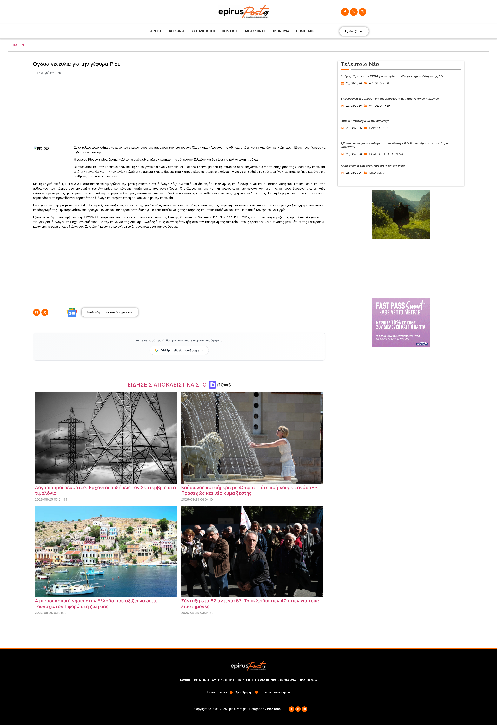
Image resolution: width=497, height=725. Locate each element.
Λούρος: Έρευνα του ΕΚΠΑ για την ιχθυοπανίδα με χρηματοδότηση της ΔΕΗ (392, 76)
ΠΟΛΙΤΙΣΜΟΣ (305, 31)
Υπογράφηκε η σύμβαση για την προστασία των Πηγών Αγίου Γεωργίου (390, 98)
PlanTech (274, 709)
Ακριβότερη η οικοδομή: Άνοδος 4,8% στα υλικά (373, 165)
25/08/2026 (354, 83)
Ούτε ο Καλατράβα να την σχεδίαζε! (365, 121)
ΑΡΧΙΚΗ (156, 31)
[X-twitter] (354, 12)
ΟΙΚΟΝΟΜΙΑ (280, 31)
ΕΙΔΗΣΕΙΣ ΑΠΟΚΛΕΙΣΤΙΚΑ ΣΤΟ (168, 384)
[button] (36, 312)
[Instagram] (362, 12)
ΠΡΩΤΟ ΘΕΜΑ (393, 154)
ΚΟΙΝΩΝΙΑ (177, 31)
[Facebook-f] (345, 12)
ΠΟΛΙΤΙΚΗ (229, 31)
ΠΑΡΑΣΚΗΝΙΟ (254, 31)
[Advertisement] (179, 110)
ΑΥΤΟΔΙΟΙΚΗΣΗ (203, 31)
